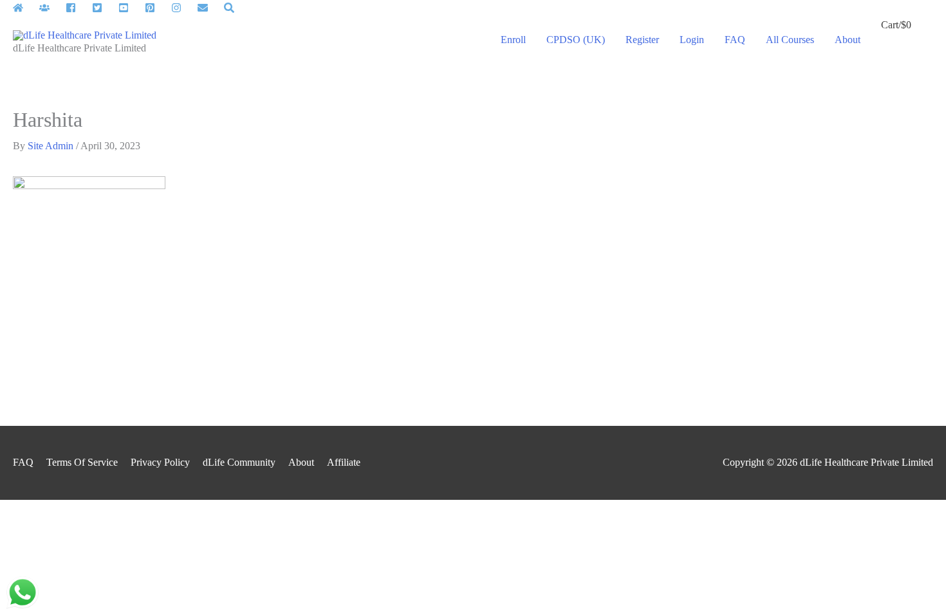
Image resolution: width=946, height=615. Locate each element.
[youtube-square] (130, 8)
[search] (230, 8)
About (301, 462)
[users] (51, 8)
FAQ (23, 462)
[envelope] (209, 8)
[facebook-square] (77, 8)
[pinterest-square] (157, 8)
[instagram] (183, 8)
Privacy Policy (160, 462)
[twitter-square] (104, 8)
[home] (25, 8)
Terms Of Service (82, 462)
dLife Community (239, 462)
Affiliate (343, 462)
